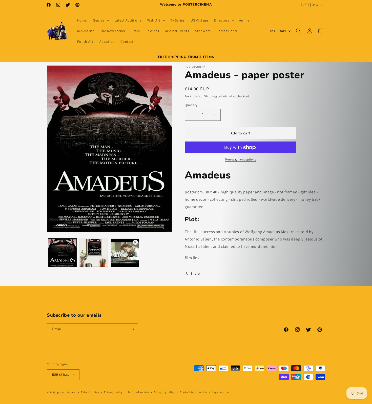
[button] (100, 20)
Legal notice (220, 392)
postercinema (66, 392)
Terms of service (138, 392)
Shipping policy (164, 392)
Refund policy (90, 392)
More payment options (240, 159)
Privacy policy (113, 392)
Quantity (191, 105)
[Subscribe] (132, 329)
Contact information (193, 392)
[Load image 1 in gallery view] (62, 252)
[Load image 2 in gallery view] (93, 252)
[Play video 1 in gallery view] (125, 252)
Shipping (210, 96)
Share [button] (195, 273)
